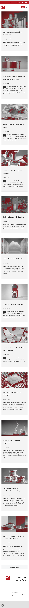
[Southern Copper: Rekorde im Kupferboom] (14, 19)
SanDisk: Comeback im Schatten (13, 217)
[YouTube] (17, 580)
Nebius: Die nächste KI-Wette (13, 259)
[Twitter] (25, 580)
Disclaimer (14, 595)
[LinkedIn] (20, 580)
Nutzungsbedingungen (20, 594)
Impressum (5, 594)
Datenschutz (12, 594)
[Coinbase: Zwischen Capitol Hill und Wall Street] (14, 335)
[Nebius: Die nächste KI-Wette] (14, 246)
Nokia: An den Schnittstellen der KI (14, 304)
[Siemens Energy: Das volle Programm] (14, 428)
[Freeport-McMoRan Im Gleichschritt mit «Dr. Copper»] (14, 476)
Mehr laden (14, 567)
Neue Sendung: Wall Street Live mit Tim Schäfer (13, 2)
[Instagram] (23, 580)
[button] (2, 605)
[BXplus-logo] (3, 6)
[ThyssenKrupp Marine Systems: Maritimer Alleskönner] (14, 524)
